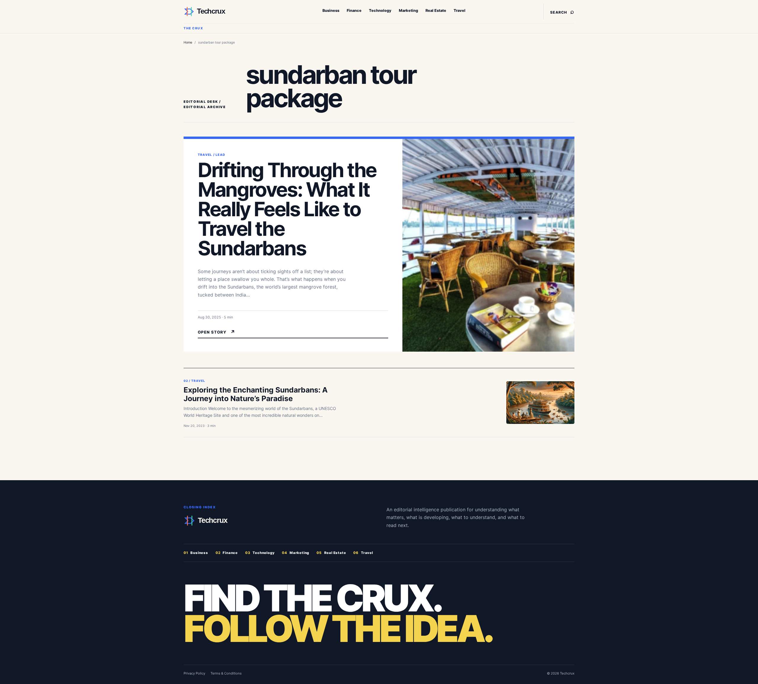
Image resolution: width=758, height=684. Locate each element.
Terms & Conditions (226, 673)
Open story (216, 332)
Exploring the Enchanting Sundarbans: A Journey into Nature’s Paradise (256, 394)
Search (562, 11)
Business (330, 10)
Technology (380, 10)
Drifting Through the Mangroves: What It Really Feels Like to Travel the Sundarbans (287, 209)
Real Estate (435, 10)
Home (188, 42)
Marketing (408, 10)
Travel (459, 10)
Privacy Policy (194, 673)
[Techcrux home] (221, 11)
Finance (354, 10)
